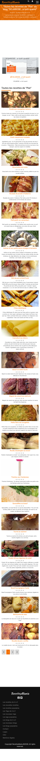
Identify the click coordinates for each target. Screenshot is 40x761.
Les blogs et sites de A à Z (22, 12)
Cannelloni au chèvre (20, 338)
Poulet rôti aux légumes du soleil (20, 558)
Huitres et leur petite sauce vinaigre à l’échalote (20, 248)
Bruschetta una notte (20, 167)
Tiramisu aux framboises (20, 477)
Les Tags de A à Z (9, 711)
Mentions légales (9, 738)
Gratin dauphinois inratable (20, 137)
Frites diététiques (20, 308)
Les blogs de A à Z (9, 720)
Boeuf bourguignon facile (20, 588)
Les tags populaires (10, 717)
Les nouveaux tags (9, 714)
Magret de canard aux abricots (20, 396)
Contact (5, 729)
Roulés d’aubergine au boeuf (20, 450)
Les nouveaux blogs (10, 723)
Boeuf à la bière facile (20, 369)
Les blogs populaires (10, 726)
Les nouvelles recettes (11, 705)
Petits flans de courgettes (20, 422)
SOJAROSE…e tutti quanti (21, 77)
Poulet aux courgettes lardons (20, 109)
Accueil (12, 12)
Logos (5, 732)
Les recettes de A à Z (10, 702)
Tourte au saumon (20, 532)
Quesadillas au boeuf (20, 503)
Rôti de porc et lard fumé (20, 278)
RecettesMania (10, 2)
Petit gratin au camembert (20, 220)
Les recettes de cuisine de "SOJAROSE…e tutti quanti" (19, 15)
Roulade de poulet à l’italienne (20, 194)
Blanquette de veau (20, 614)
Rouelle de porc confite (20, 641)
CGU (4, 735)
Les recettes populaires (11, 708)
